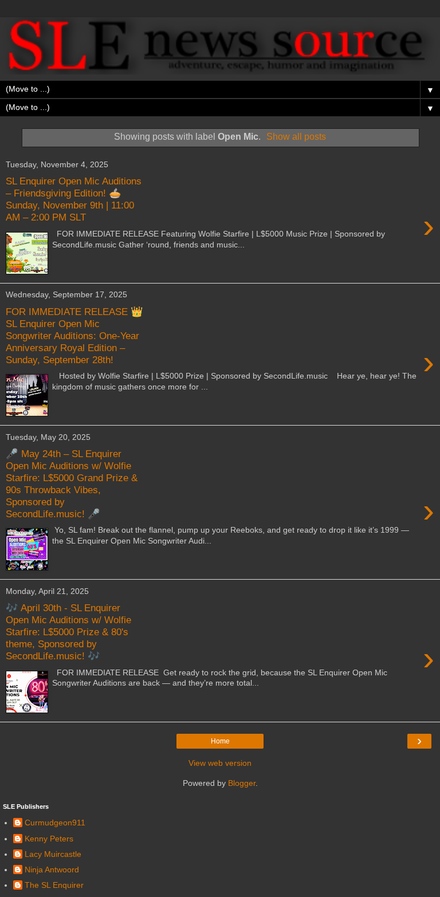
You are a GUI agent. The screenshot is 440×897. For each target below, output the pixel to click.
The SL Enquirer (54, 885)
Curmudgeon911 (55, 822)
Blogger (242, 783)
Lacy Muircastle (53, 854)
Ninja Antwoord (52, 869)
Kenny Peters (49, 838)
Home (220, 741)
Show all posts (296, 136)
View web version (220, 763)
